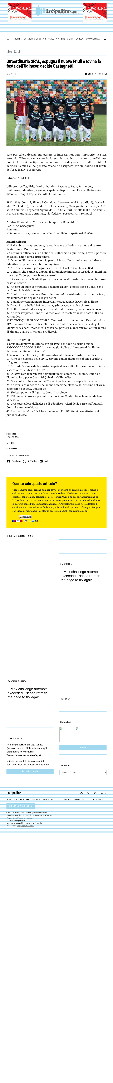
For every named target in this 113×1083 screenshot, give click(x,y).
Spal (17, 52)
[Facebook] (81, 793)
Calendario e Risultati (35, 39)
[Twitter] (88, 793)
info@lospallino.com (25, 826)
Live (9, 52)
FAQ (28, 799)
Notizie (17, 39)
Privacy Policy (81, 799)
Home (9, 799)
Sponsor (36, 799)
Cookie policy (97, 799)
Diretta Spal (67, 39)
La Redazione (11, 448)
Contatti (67, 799)
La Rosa (79, 39)
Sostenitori (48, 799)
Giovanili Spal (93, 39)
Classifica (53, 39)
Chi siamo (19, 799)
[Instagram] (95, 793)
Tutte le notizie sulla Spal (20, 806)
